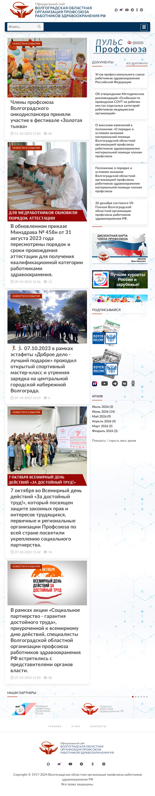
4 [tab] (141, 697)
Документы (102, 62)
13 (50, 281)
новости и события (26, 43)
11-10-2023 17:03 (28, 133)
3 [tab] (138, 697)
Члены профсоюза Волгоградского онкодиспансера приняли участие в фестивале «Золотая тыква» (46, 114)
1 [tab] (133, 697)
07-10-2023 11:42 (28, 552)
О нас (76, 726)
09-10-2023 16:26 (28, 281)
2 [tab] (135, 697)
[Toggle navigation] (143, 27)
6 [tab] (147, 697)
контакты (98, 726)
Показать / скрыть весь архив (114, 440)
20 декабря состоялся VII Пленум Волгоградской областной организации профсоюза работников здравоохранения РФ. (114, 211)
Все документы (137, 63)
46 (50, 133)
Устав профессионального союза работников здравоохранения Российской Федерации (120, 78)
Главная (55, 726)
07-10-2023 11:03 (28, 677)
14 (50, 552)
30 (50, 677)
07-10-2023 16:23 (28, 398)
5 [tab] (144, 697)
